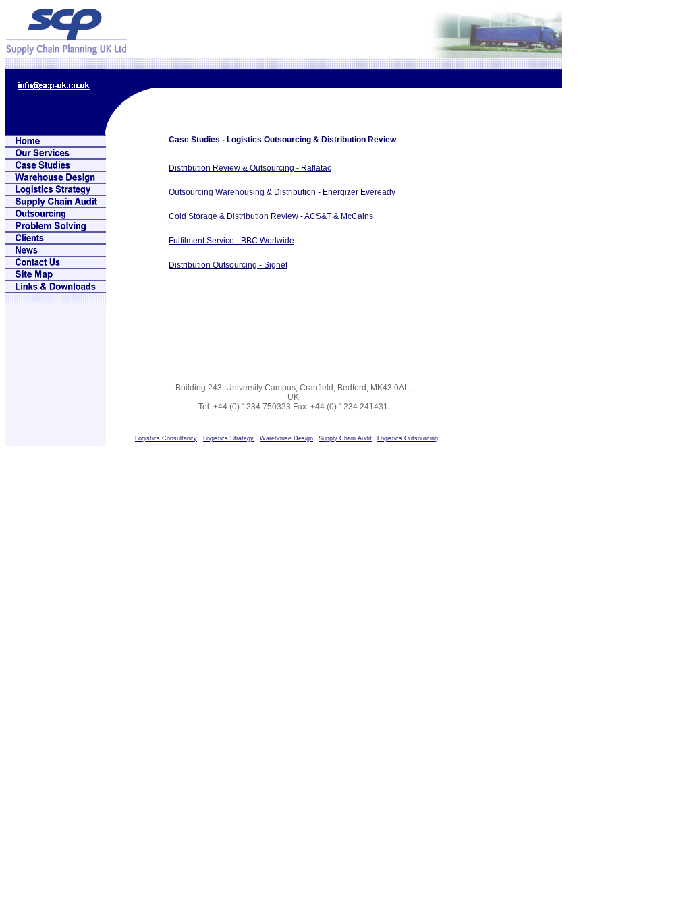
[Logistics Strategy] (55, 192)
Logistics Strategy (228, 438)
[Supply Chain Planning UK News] (55, 252)
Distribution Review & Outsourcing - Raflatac (250, 168)
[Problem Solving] (55, 228)
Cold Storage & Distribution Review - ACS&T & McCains (271, 216)
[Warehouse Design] (55, 179)
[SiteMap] (55, 277)
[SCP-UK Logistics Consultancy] (55, 143)
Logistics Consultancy (166, 438)
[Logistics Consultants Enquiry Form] (55, 264)
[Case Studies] (55, 167)
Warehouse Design (286, 438)
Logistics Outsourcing (407, 438)
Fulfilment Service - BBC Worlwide (231, 240)
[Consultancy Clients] (55, 240)
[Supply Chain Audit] (55, 204)
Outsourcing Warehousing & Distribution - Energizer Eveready (282, 192)
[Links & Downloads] (55, 289)
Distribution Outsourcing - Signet (228, 265)
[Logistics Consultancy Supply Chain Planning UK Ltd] (66, 51)
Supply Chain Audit (345, 438)
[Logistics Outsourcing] (55, 216)
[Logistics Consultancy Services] (55, 155)
